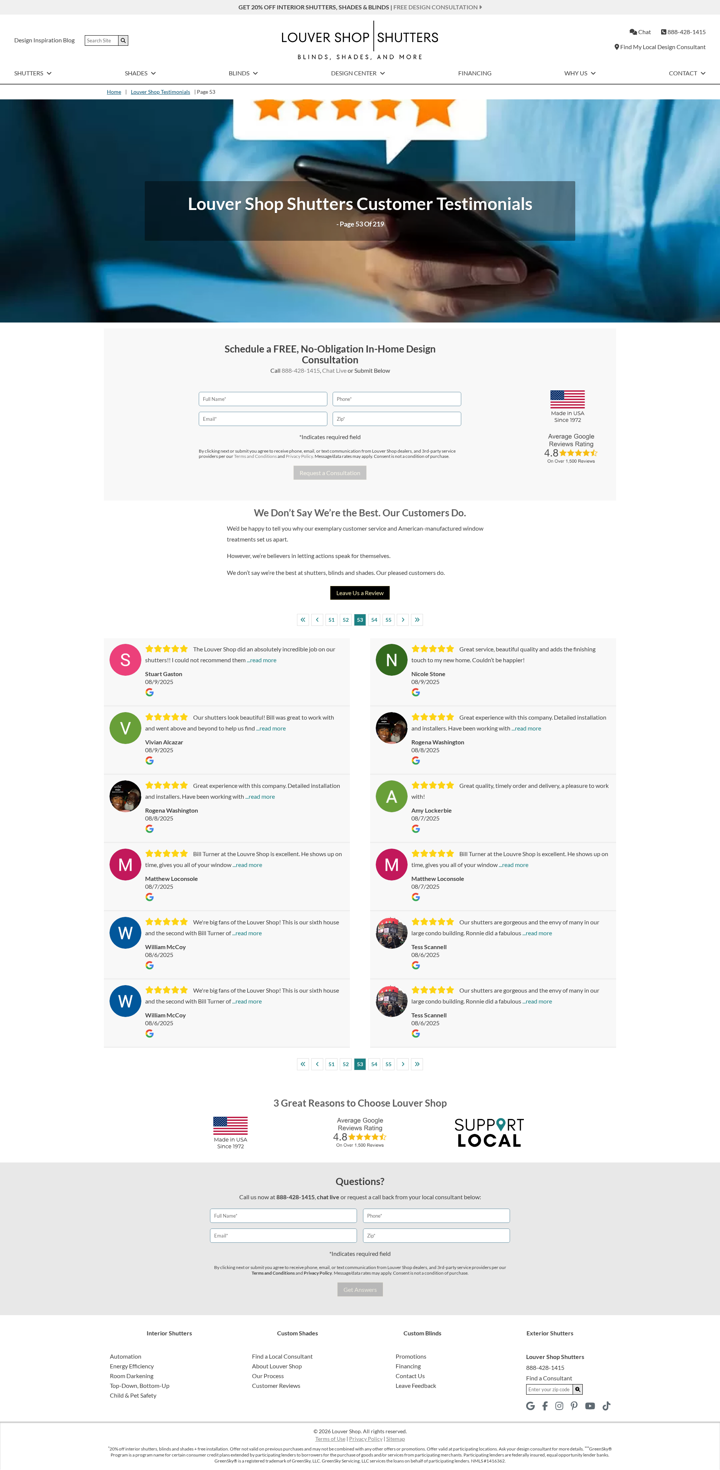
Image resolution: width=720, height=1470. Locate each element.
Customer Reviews (276, 1385)
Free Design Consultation (436, 6)
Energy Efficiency (132, 1366)
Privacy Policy (299, 456)
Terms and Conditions (255, 456)
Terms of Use (330, 1439)
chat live (328, 1196)
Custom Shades (297, 1332)
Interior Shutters (169, 1332)
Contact (683, 72)
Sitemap (395, 1439)
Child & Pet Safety (133, 1395)
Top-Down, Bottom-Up (140, 1385)
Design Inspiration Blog (44, 40)
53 (360, 619)
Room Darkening (131, 1375)
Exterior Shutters (549, 1332)
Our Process (268, 1375)
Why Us (576, 72)
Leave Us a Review (360, 592)
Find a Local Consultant (282, 1356)
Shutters (29, 72)
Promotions (411, 1356)
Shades (136, 72)
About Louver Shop (277, 1366)
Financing (475, 72)
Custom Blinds (422, 1332)
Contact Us (410, 1375)
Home (114, 91)
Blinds (239, 72)
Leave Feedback (416, 1385)
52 (346, 619)
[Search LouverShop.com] (578, 1389)
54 (374, 619)
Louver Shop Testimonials (160, 91)
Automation (125, 1356)
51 (331, 619)
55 (389, 619)
